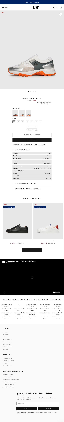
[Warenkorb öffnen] (61, 7)
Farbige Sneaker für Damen (32, 309)
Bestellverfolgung (7, 341)
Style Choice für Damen (32, 317)
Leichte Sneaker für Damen (6, 313)
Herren (26, 408)
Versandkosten (48, 102)
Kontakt (5, 363)
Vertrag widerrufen (7, 346)
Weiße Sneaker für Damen (57, 317)
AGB (4, 337)
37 (18, 121)
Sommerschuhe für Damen (58, 313)
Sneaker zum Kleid (7, 377)
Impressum (5, 332)
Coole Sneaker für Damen (6, 309)
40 (31, 121)
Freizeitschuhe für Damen (44, 309)
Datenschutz (6, 334)
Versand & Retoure (7, 339)
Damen (48, 408)
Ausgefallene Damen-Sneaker (32, 305)
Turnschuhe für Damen (45, 317)
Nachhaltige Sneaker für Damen (32, 313)
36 (14, 121)
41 (36, 121)
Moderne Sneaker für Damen (19, 313)
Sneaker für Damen (45, 312)
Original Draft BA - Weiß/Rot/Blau (48, 241)
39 (27, 121)
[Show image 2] (30, 91)
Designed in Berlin (7, 358)
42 (40, 121)
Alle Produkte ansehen (32, 249)
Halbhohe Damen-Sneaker (57, 309)
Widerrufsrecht (6, 344)
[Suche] (57, 7)
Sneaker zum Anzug (8, 374)
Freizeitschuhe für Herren (9, 382)
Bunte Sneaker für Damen (57, 305)
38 (22, 121)
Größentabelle (30, 129)
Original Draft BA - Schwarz (17, 241)
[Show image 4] (33, 91)
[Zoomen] (60, 14)
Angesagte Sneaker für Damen (6, 305)
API (19, 304)
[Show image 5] (35, 91)
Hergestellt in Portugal (8, 360)
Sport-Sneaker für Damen (6, 317)
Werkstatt (5, 349)
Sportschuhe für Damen (19, 317)
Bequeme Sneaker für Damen (45, 305)
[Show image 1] (28, 91)
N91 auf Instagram (7, 365)
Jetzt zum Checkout (32, 140)
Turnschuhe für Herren (8, 386)
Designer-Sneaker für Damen (19, 309)
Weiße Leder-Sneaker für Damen (11, 379)
